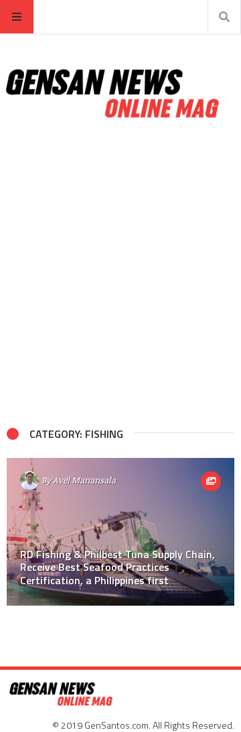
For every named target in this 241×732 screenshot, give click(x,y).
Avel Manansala (84, 480)
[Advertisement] (120, 273)
